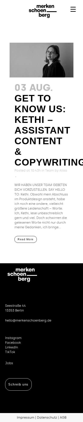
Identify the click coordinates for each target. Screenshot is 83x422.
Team (49, 170)
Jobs (9, 363)
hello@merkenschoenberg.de (28, 320)
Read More (26, 239)
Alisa (63, 170)
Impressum (25, 417)
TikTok (10, 352)
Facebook (13, 343)
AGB (63, 417)
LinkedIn (11, 347)
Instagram (13, 338)
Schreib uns (18, 384)
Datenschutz (47, 417)
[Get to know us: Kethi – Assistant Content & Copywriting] (41, 60)
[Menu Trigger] (73, 9)
